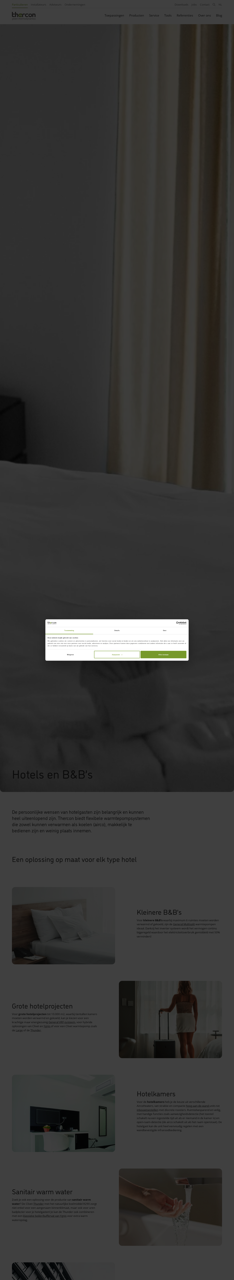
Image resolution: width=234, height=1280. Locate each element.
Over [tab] (164, 630)
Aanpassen (116, 654)
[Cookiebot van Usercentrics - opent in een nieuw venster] (172, 623)
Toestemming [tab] (69, 630)
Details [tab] (117, 630)
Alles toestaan (163, 654)
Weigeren (70, 654)
